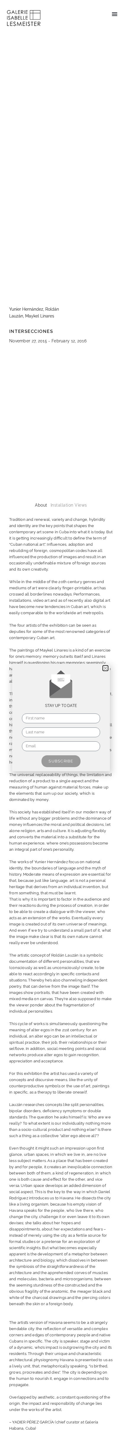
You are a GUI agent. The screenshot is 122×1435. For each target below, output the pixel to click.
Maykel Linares (39, 316)
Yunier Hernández (26, 309)
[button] (114, 13)
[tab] (41, 505)
